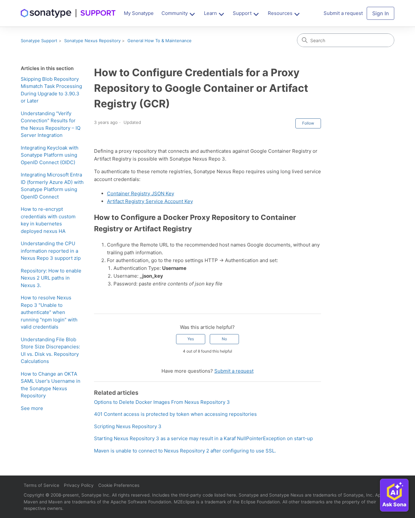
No (224, 338)
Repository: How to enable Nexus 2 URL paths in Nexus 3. (51, 278)
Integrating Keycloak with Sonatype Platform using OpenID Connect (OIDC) (49, 155)
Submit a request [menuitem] (343, 13)
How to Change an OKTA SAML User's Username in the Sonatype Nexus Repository (50, 385)
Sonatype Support (39, 40)
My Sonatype (139, 13)
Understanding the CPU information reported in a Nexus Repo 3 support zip (51, 250)
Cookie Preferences (118, 485)
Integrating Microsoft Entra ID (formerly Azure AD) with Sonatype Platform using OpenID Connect (52, 186)
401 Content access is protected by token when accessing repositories (175, 414)
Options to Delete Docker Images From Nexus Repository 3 (162, 402)
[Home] (68, 13)
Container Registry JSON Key (140, 193)
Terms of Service (41, 485)
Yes (190, 338)
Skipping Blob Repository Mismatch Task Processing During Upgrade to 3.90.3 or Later (51, 90)
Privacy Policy (79, 485)
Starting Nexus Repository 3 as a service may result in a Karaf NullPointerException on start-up (203, 438)
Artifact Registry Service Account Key (150, 201)
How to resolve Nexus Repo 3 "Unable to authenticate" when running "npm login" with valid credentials (49, 312)
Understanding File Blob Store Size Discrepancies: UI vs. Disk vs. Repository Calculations (50, 350)
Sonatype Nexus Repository (92, 40)
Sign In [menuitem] (380, 13)
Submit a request (234, 371)
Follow (308, 123)
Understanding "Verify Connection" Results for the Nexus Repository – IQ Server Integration (50, 124)
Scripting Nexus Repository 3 (127, 426)
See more (32, 408)
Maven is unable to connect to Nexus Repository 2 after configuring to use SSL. (185, 451)
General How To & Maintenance (159, 40)
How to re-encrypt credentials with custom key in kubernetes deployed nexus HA (48, 220)
